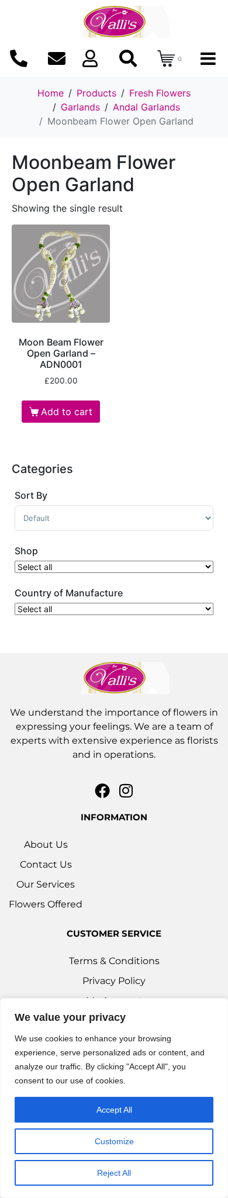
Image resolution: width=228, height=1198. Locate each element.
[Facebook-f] (102, 790)
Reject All (114, 1173)
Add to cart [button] (66, 411)
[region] (114, 1098)
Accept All (114, 1109)
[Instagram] (126, 790)
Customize (114, 1141)
